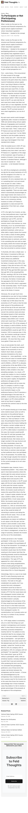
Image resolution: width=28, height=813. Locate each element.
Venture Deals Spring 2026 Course (12, 714)
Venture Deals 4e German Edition (11, 730)
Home (3, 13)
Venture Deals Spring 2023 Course (12, 735)
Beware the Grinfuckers (8, 719)
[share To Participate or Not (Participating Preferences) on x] (12, 704)
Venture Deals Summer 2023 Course (12, 724)
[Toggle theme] (19, 2)
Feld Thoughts (11, 2)
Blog (7, 13)
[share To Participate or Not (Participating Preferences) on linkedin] (16, 704)
